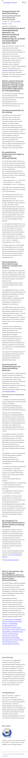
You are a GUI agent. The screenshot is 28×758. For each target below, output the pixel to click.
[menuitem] (22, 2)
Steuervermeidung (18, 640)
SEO (13, 21)
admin (10, 23)
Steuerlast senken (16, 627)
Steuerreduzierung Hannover (10, 636)
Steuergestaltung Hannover (9, 625)
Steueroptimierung (7, 631)
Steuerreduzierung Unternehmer (11, 638)
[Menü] (25, 2)
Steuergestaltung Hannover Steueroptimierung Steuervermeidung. (11, 17)
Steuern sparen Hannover (18, 629)
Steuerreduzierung (13, 634)
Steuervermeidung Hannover (10, 70)
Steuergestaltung (10, 391)
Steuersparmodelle (7, 640)
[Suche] (22, 2)
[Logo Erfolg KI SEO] (11, 2)
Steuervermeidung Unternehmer (11, 644)
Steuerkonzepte (6, 627)
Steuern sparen (6, 629)
